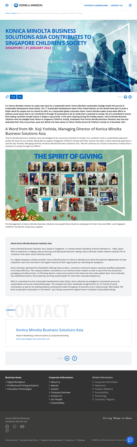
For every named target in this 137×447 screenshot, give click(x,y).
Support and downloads (51, 440)
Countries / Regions (105, 399)
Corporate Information (106, 382)
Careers (55, 388)
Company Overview (60, 392)
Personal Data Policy (29, 440)
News (14, 13)
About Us (55, 382)
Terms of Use (11, 440)
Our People (56, 399)
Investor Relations (104, 388)
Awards (54, 385)
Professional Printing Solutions (23, 385)
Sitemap (81, 440)
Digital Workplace (16, 382)
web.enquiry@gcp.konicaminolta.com (33, 339)
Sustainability (57, 402)
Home (7, 13)
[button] (130, 440)
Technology (100, 395)
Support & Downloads (96, 5)
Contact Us (56, 395)
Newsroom (100, 385)
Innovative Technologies (19, 388)
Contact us (117, 5)
